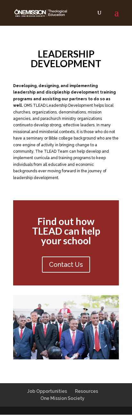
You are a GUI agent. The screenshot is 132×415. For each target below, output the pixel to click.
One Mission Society (62, 398)
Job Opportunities (47, 391)
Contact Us (66, 264)
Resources (86, 391)
